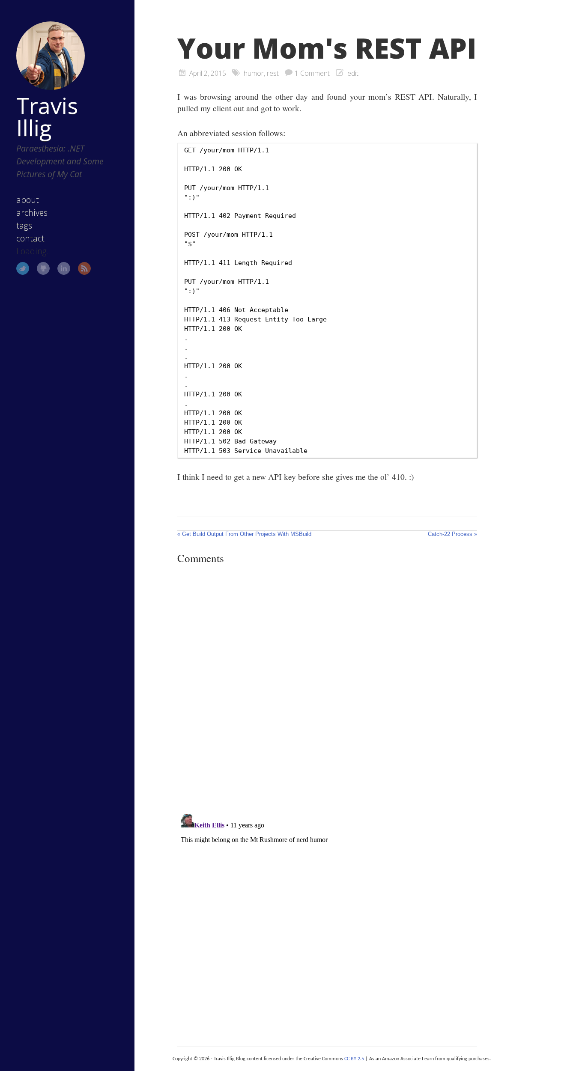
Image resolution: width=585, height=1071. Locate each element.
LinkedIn (63, 268)
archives (32, 212)
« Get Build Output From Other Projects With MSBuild (244, 534)
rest (273, 73)
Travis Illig (47, 116)
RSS (84, 268)
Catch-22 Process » (452, 534)
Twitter (22, 268)
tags (24, 225)
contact (30, 238)
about (27, 199)
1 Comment (312, 73)
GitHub (43, 268)
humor (254, 73)
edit (352, 73)
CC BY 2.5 (354, 1059)
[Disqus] (327, 689)
